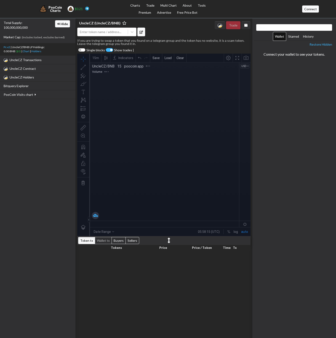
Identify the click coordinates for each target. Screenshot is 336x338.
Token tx (86, 240)
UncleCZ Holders (22, 77)
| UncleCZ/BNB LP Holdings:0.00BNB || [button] (24, 49)
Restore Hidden (320, 44)
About (187, 5)
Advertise (164, 12)
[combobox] (102, 32)
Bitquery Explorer (16, 86)
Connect (310, 9)
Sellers (132, 240)
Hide (64, 24)
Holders (36, 51)
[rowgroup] (164, 293)
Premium (145, 12)
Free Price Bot (187, 12)
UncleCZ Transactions (26, 60)
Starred (293, 36)
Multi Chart (168, 5)
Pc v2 (7, 47)
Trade (150, 5)
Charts (135, 5)
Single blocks (95, 50)
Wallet (279, 36)
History (308, 36)
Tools (202, 5)
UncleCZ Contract (23, 68)
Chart (26, 51)
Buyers (119, 240)
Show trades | (124, 50)
